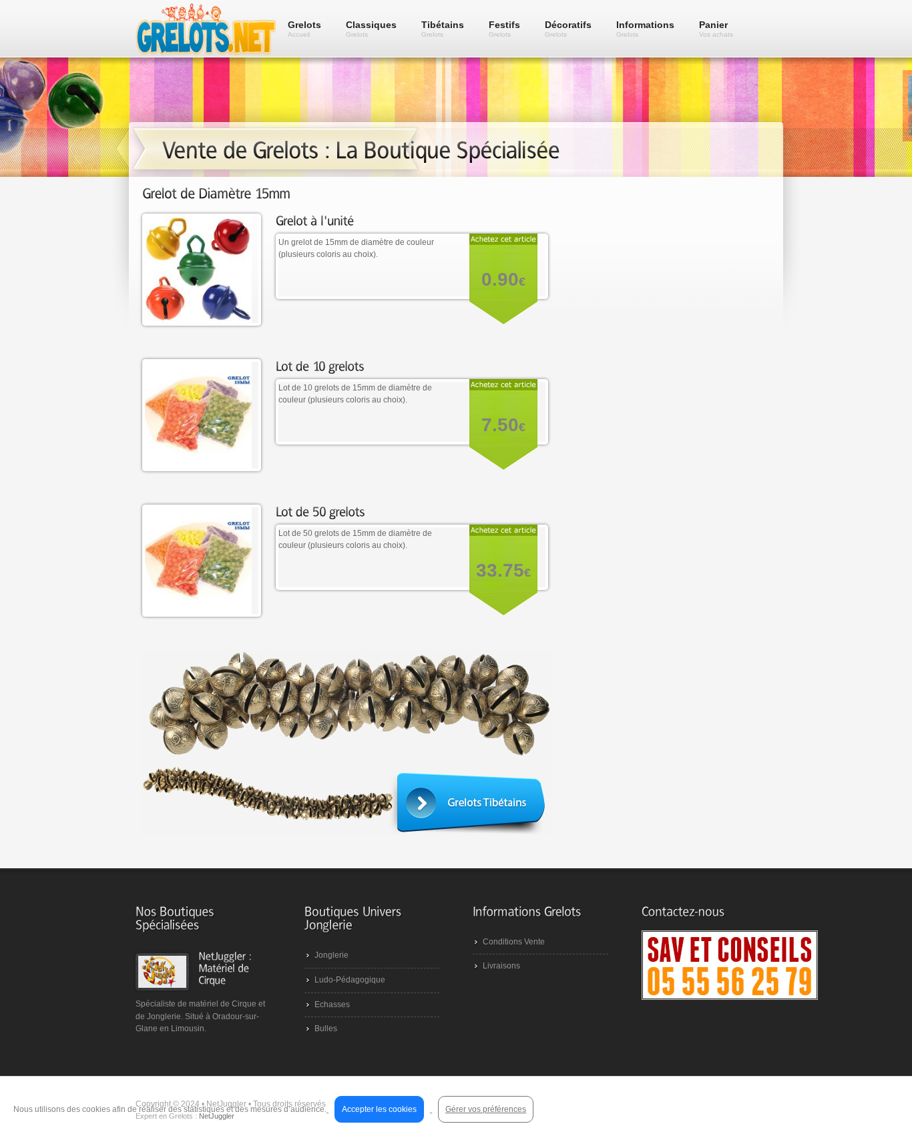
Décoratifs (568, 28)
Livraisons (501, 965)
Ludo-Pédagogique (349, 979)
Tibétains (442, 28)
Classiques (371, 28)
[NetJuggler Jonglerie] (226, 967)
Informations (645, 28)
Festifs (504, 28)
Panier (716, 28)
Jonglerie (331, 955)
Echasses (332, 1004)
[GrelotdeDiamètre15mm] (216, 193)
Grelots (304, 28)
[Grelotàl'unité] (315, 219)
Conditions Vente (514, 941)
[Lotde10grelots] (320, 365)
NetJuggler (216, 1116)
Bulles (325, 1028)
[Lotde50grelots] (320, 510)
